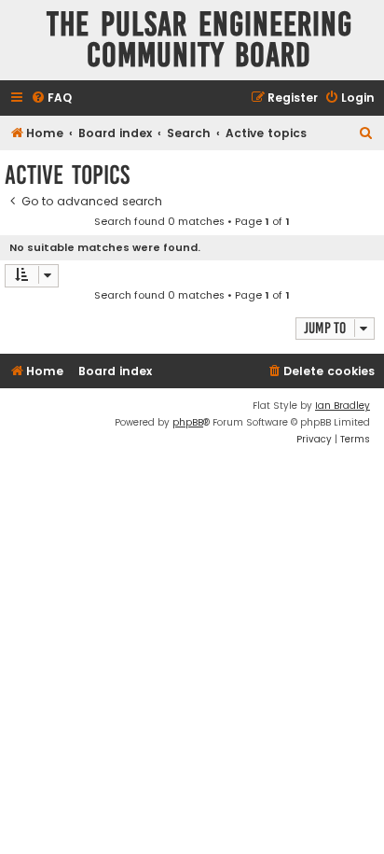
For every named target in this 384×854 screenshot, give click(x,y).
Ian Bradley (342, 406)
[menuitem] (51, 98)
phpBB (187, 422)
